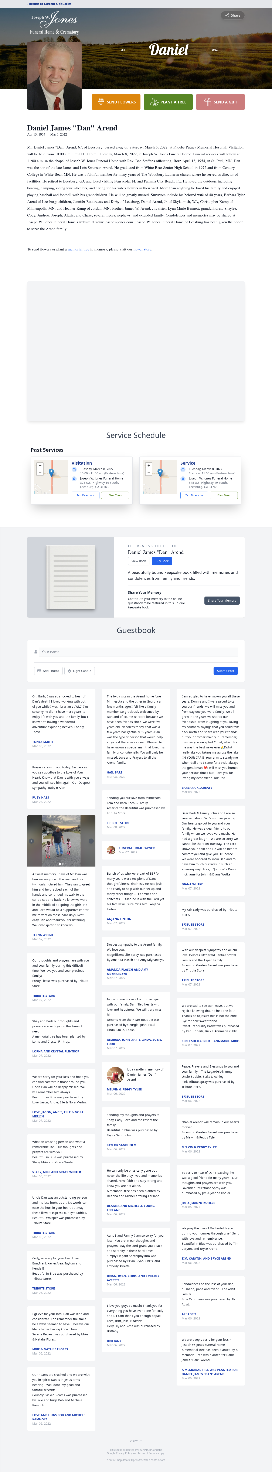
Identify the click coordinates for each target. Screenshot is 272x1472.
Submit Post (225, 671)
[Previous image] (31, 841)
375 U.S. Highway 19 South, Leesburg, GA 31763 (99, 485)
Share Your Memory (222, 600)
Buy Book (162, 561)
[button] (51, 472)
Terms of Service (147, 1453)
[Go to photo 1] (60, 864)
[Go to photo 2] (63, 864)
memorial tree (78, 249)
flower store (142, 249)
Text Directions (85, 495)
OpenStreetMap (140, 1460)
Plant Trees (115, 495)
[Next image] (91, 841)
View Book (139, 561)
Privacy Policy (124, 1453)
